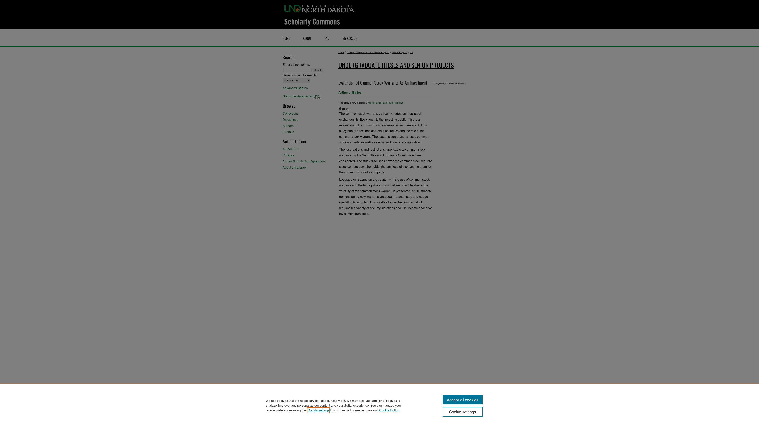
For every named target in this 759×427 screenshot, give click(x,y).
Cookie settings (318, 410)
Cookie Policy (389, 410)
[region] (379, 405)
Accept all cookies (462, 399)
